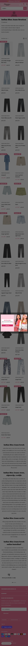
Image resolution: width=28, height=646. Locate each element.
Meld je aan (7, 325)
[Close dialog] (26, 315)
